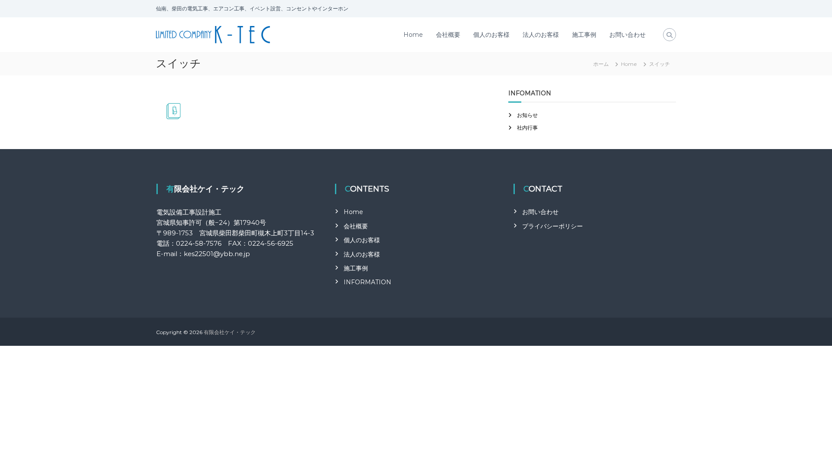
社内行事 (527, 127)
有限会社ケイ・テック (230, 332)
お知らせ (527, 115)
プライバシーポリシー (552, 226)
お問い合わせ (627, 35)
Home (413, 35)
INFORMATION (367, 282)
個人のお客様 (491, 35)
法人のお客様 (541, 35)
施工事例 (584, 35)
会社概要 (448, 35)
